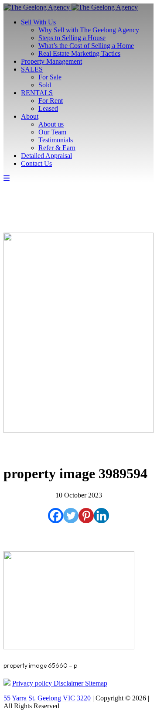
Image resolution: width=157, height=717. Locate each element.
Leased (48, 108)
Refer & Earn (56, 147)
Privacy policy (33, 683)
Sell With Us (38, 22)
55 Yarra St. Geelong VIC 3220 (47, 698)
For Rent (50, 100)
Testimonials (55, 140)
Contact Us (36, 163)
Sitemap (96, 683)
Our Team (52, 132)
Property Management (51, 61)
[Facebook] (55, 515)
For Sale (49, 77)
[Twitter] (70, 515)
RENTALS (37, 92)
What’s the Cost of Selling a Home (86, 45)
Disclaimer (69, 683)
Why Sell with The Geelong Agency (88, 30)
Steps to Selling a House (72, 37)
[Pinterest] (86, 515)
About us (51, 124)
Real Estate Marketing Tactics (79, 53)
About (29, 116)
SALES (32, 69)
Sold (44, 85)
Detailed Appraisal (46, 155)
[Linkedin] (101, 515)
